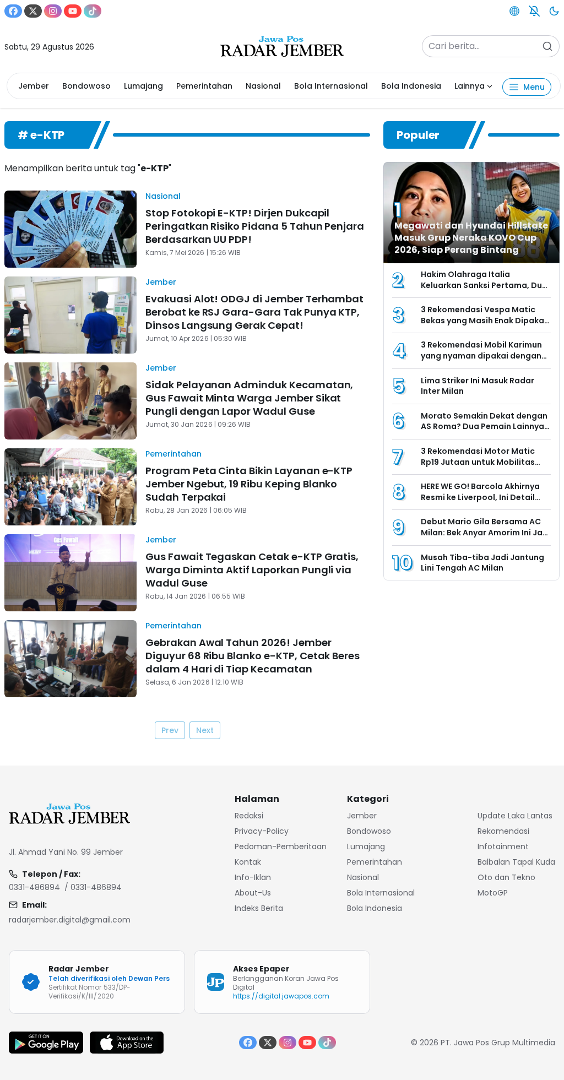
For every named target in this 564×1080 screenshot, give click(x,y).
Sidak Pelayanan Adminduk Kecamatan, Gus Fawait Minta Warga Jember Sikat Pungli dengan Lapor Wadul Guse (249, 398)
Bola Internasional (331, 85)
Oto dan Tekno (506, 877)
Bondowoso (86, 85)
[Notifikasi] (534, 11)
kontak (248, 861)
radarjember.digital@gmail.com (70, 919)
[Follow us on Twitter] (33, 11)
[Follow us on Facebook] (13, 11)
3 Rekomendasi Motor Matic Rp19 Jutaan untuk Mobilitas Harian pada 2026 (478, 462)
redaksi (249, 815)
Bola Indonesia (411, 85)
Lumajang (143, 85)
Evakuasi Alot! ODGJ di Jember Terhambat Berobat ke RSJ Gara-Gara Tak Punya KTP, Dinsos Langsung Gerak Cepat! (254, 312)
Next (205, 730)
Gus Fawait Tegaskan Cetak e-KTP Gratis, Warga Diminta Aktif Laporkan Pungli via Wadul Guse (252, 570)
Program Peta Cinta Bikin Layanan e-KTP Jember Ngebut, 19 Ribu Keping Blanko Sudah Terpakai (248, 484)
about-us (253, 892)
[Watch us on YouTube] (73, 11)
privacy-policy (262, 831)
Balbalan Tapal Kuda (516, 861)
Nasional (263, 85)
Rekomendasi (503, 831)
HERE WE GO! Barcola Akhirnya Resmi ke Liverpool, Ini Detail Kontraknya (480, 497)
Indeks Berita (259, 908)
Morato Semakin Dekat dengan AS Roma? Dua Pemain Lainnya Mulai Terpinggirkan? (484, 426)
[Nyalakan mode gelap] (554, 11)
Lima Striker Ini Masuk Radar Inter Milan (477, 386)
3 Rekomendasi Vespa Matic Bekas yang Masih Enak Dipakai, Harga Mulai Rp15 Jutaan (485, 320)
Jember (33, 85)
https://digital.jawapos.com (281, 996)
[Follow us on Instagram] (53, 11)
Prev (169, 730)
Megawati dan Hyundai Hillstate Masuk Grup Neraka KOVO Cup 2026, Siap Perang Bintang (471, 237)
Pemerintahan (204, 85)
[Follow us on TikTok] (92, 11)
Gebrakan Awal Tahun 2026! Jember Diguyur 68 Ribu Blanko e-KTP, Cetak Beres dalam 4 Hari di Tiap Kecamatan (252, 656)
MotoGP (493, 892)
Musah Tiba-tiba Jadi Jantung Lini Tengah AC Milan (482, 563)
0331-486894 (34, 887)
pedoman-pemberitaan (281, 846)
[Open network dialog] (514, 11)
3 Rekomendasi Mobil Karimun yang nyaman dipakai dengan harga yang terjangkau (481, 355)
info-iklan (253, 877)
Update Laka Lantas (515, 815)
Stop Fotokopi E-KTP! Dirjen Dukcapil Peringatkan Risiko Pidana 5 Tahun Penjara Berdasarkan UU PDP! (254, 226)
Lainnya (469, 85)
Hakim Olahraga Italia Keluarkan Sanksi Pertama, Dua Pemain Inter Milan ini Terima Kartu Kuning (484, 290)
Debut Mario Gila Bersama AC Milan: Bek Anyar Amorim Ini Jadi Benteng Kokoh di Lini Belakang (485, 532)
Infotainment (503, 846)
